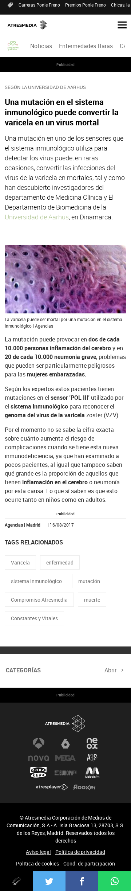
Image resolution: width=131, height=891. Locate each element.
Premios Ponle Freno (85, 5)
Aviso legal (38, 851)
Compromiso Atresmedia (39, 599)
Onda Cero (38, 772)
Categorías (23, 670)
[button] (119, 24)
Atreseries (92, 758)
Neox (92, 743)
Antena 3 (38, 743)
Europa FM (65, 772)
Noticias (41, 46)
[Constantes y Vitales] (13, 46)
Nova (38, 758)
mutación (89, 581)
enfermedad (60, 562)
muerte (92, 599)
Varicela (20, 562)
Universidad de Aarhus (37, 216)
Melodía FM (92, 772)
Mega (65, 758)
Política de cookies (37, 863)
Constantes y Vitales (34, 618)
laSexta (65, 743)
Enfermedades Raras (86, 46)
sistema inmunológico (36, 581)
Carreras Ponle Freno (39, 5)
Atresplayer (52, 787)
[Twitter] (49, 881)
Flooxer (84, 787)
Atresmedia (65, 723)
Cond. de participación (89, 863)
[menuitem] (41, 46)
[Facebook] (82, 881)
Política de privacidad (80, 851)
